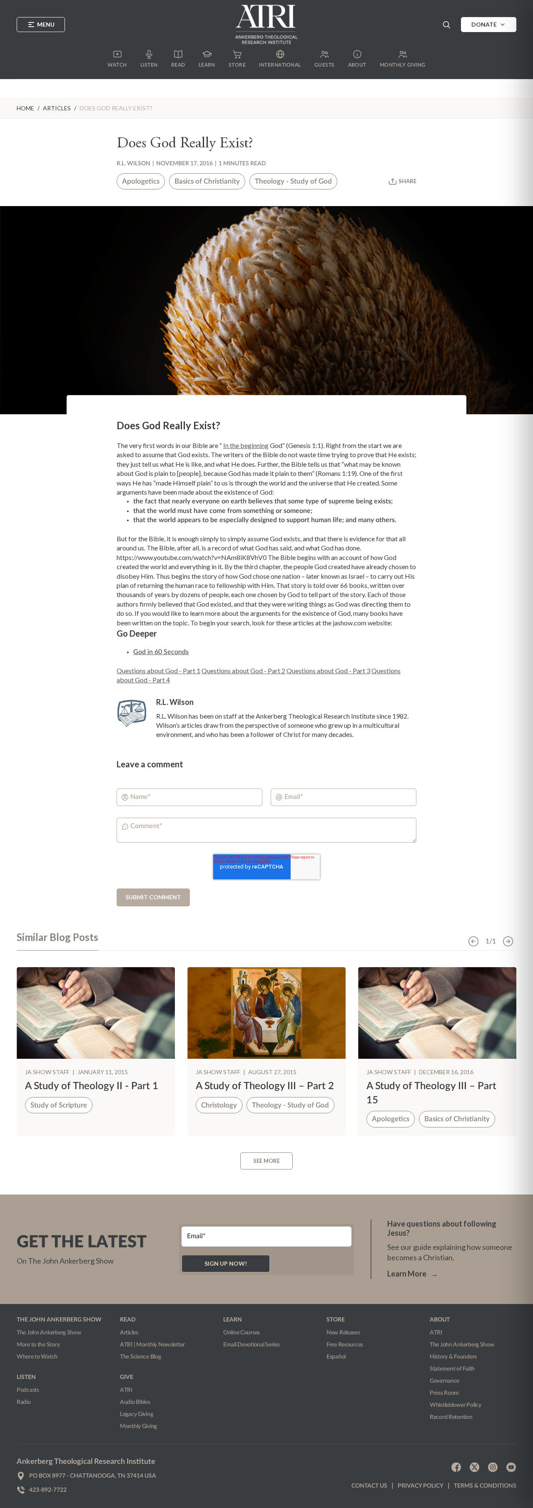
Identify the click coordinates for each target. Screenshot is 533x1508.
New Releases (343, 1333)
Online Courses (241, 1333)
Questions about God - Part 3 (328, 670)
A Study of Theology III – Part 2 (265, 1086)
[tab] (57, 940)
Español (336, 1357)
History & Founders (453, 1357)
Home (25, 108)
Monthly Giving (138, 1426)
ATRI (126, 1390)
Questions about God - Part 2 (243, 670)
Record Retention (451, 1417)
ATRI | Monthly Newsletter (152, 1345)
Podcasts (28, 1390)
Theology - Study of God (293, 181)
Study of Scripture (58, 1105)
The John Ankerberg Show (49, 1333)
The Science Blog (140, 1357)
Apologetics (140, 181)
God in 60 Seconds (161, 652)
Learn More (412, 1273)
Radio (24, 1402)
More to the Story (38, 1345)
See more (266, 1160)
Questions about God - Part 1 (158, 670)
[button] (446, 24)
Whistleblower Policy (455, 1405)
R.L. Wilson (133, 164)
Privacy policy (420, 1486)
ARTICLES (57, 108)
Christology (219, 1105)
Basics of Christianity (207, 181)
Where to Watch (37, 1357)
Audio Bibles (135, 1402)
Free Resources (344, 1345)
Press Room (444, 1393)
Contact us (369, 1486)
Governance (444, 1381)
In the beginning (246, 445)
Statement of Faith (452, 1369)
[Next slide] (508, 941)
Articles (129, 1333)
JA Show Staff (48, 1071)
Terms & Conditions (485, 1486)
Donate (484, 24)
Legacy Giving (136, 1414)
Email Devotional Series (251, 1345)
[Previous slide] (473, 941)
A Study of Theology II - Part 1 (91, 1086)
